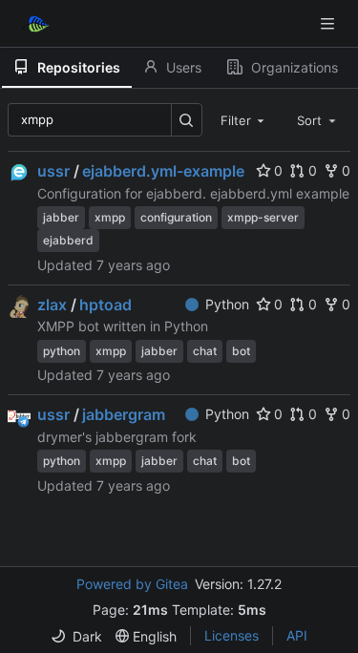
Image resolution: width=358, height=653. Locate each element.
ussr (53, 170)
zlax (52, 304)
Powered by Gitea (132, 584)
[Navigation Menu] (329, 23)
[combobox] (244, 119)
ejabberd (68, 240)
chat (205, 351)
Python (227, 304)
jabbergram (123, 414)
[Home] (36, 24)
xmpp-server (263, 217)
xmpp (110, 217)
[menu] (76, 636)
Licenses (231, 635)
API (296, 635)
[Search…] (186, 120)
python (61, 351)
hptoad (105, 304)
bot (241, 351)
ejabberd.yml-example (163, 170)
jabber (61, 217)
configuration (176, 217)
